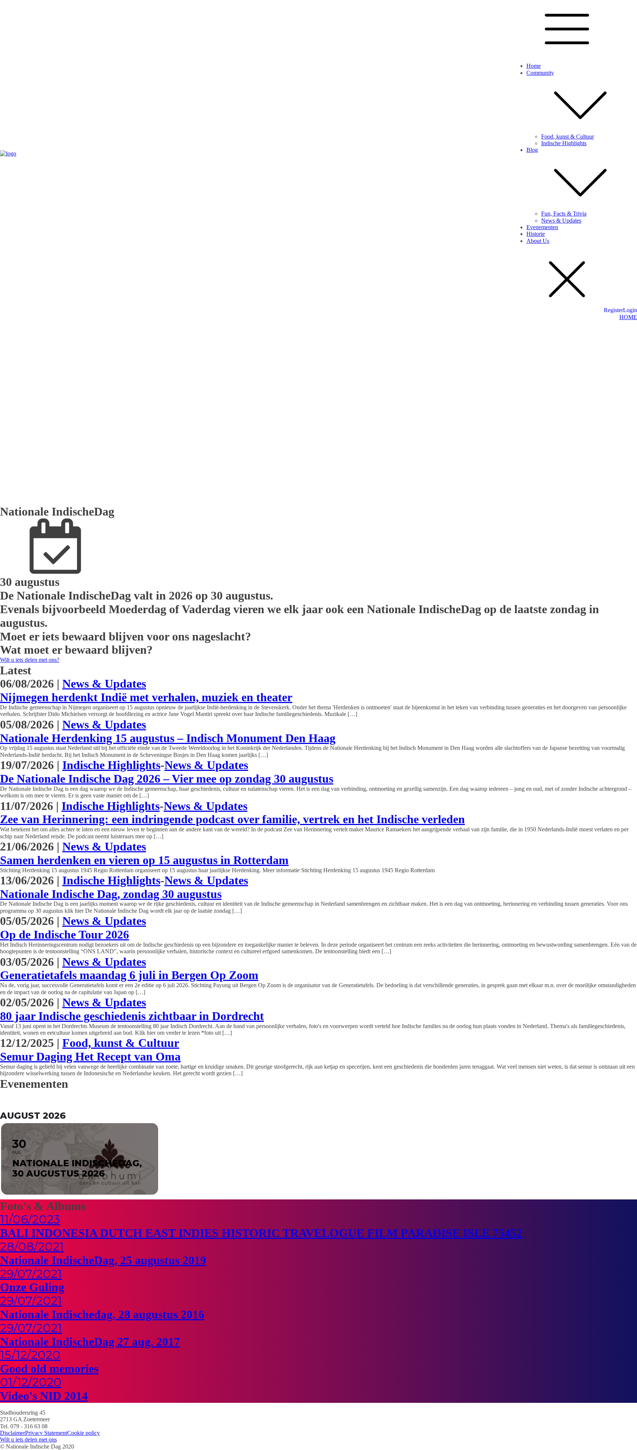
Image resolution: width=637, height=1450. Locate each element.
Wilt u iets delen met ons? (29, 660)
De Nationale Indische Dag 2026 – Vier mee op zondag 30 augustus (166, 778)
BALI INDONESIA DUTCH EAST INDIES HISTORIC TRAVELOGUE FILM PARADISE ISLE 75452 (261, 1233)
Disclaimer (12, 1433)
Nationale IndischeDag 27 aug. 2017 (90, 1341)
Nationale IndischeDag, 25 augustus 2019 (103, 1260)
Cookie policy (83, 1433)
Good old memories (49, 1368)
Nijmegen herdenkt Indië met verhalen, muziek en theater (146, 697)
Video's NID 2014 (44, 1395)
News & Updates (561, 220)
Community (540, 73)
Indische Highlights (563, 143)
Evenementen (542, 227)
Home (533, 66)
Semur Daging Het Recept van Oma (90, 1056)
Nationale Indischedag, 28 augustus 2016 (102, 1314)
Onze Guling (32, 1287)
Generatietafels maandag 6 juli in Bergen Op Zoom (129, 975)
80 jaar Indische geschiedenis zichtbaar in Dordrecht (132, 1016)
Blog (532, 150)
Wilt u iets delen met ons (28, 1439)
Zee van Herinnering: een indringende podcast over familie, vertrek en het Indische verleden (232, 819)
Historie (535, 234)
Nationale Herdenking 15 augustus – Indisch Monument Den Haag (167, 738)
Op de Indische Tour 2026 (64, 934)
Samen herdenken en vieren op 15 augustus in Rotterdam (144, 860)
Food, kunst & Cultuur (567, 136)
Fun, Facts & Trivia (563, 213)
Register (613, 310)
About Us (537, 241)
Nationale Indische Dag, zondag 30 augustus (111, 894)
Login (630, 310)
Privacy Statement (46, 1433)
